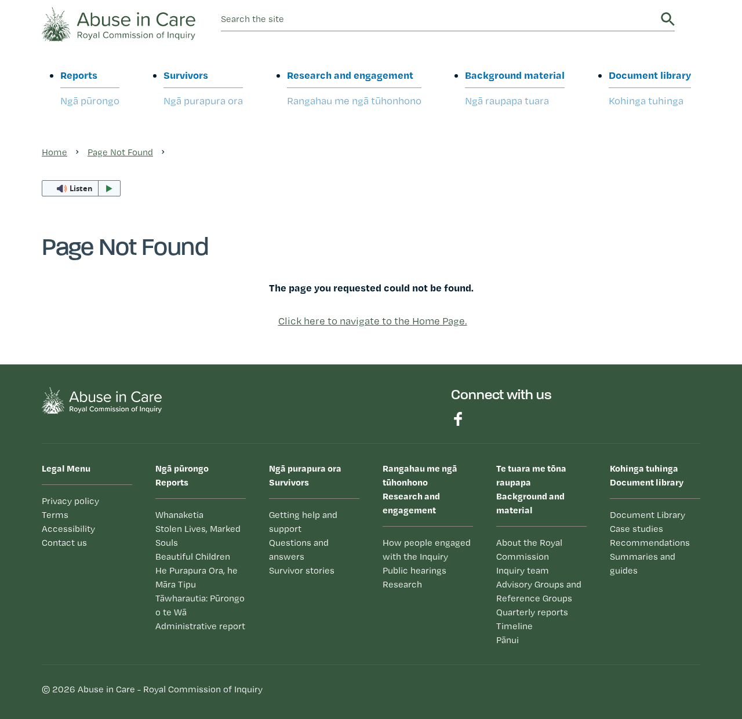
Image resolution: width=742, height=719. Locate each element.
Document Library (647, 514)
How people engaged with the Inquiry (427, 549)
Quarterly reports (532, 612)
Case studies (636, 528)
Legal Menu (66, 468)
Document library (650, 87)
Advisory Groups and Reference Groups (538, 591)
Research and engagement (354, 87)
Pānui (507, 639)
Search (667, 19)
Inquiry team (522, 570)
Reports (89, 87)
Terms (55, 514)
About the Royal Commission (529, 549)
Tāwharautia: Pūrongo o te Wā (200, 605)
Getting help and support (303, 521)
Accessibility (68, 528)
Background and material (531, 489)
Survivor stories (301, 570)
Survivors (203, 87)
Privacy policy (70, 500)
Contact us (64, 542)
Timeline (514, 626)
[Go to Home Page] (118, 23)
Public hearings (414, 570)
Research (402, 584)
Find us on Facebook (458, 419)
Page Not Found (120, 152)
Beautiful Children (192, 556)
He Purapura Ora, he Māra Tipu (196, 577)
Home (54, 152)
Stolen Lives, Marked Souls (198, 535)
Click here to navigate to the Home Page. (372, 321)
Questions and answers (299, 549)
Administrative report (200, 626)
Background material (515, 87)
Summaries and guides (642, 563)
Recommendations (650, 542)
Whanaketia (179, 514)
